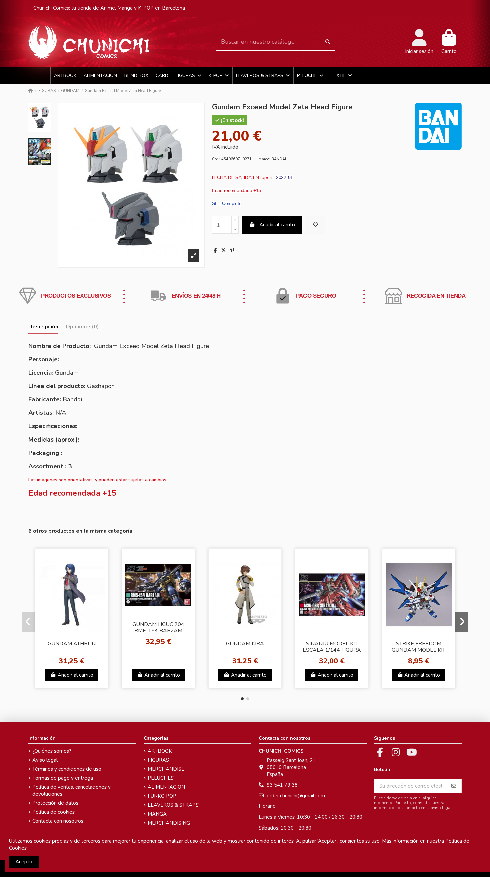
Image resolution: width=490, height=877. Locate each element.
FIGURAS (158, 760)
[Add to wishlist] (315, 225)
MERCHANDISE (166, 769)
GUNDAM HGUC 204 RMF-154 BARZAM (158, 627)
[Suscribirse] (453, 786)
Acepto (23, 861)
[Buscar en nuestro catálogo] (327, 42)
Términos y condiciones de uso (66, 769)
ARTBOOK (160, 751)
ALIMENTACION (166, 787)
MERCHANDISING (169, 823)
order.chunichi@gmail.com (296, 795)
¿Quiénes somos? (51, 751)
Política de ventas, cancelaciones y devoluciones (71, 790)
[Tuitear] (223, 250)
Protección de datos (55, 803)
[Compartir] (215, 250)
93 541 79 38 (282, 785)
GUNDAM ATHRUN (72, 643)
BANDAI (278, 159)
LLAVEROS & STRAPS (173, 805)
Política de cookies (53, 812)
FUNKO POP (162, 796)
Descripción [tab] (43, 326)
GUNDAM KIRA (245, 643)
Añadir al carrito (277, 224)
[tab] (82, 328)
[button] (242, 698)
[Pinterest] (232, 250)
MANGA (157, 814)
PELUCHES (161, 778)
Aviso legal (45, 760)
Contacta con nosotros (57, 821)
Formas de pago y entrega (62, 778)
